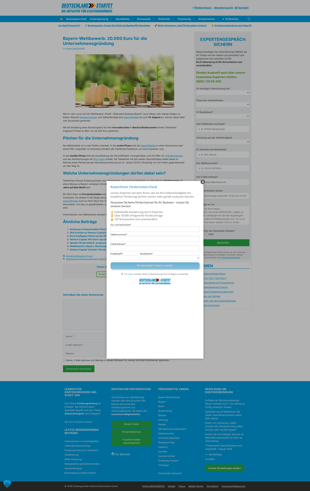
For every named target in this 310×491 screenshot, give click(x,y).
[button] (7, 484)
